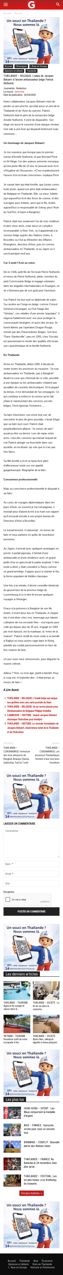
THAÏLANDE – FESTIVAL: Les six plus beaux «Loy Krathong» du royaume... (40, 1180)
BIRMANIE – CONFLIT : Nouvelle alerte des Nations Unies (41, 1144)
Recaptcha (9, 892)
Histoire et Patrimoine (43, 1267)
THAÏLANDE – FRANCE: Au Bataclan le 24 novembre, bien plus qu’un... (40, 1163)
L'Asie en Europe (38, 66)
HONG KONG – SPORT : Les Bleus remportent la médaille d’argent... (39, 1112)
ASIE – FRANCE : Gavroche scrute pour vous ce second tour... (39, 1129)
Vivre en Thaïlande (42, 1264)
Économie (47, 1260)
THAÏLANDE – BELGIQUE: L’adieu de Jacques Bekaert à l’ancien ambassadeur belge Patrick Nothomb (29, 79)
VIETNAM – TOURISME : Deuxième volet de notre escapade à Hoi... (15, 1039)
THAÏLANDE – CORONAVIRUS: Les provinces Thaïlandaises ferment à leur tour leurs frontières (47, 755)
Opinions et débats (14, 70)
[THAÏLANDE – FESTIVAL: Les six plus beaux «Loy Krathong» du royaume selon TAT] (12, 1181)
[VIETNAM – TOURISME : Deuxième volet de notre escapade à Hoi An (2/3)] (17, 1024)
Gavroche (19, 91)
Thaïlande (31, 70)
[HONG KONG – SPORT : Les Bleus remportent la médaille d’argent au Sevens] (12, 1113)
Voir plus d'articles (30, 1193)
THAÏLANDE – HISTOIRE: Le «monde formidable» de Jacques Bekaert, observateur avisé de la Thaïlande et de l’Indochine (33, 728)
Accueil (7, 13)
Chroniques (21, 66)
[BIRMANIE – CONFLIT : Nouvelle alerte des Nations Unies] (12, 1147)
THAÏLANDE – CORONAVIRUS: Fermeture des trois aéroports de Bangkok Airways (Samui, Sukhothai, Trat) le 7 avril (17, 755)
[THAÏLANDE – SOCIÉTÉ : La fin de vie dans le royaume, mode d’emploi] (46, 990)
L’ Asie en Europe (17, 1267)
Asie (35, 1260)
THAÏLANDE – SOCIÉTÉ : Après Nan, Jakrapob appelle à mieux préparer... (45, 1039)
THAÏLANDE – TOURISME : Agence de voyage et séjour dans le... (16, 1005)
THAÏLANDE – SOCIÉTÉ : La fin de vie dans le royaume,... (46, 1005)
